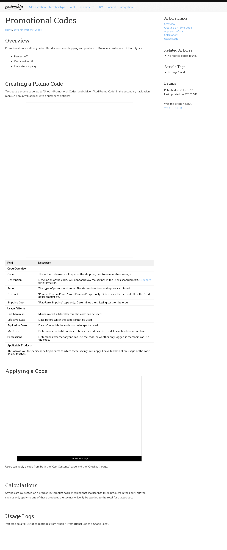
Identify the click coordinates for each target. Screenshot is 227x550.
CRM (100, 7)
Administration (37, 7)
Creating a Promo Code (178, 27)
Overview (169, 23)
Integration (126, 7)
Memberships (57, 7)
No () (178, 108)
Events (72, 7)
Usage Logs (171, 38)
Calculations (171, 34)
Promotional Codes (31, 29)
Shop (16, 29)
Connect (111, 7)
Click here (145, 280)
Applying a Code (174, 31)
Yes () (168, 108)
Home (8, 29)
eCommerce (87, 7)
